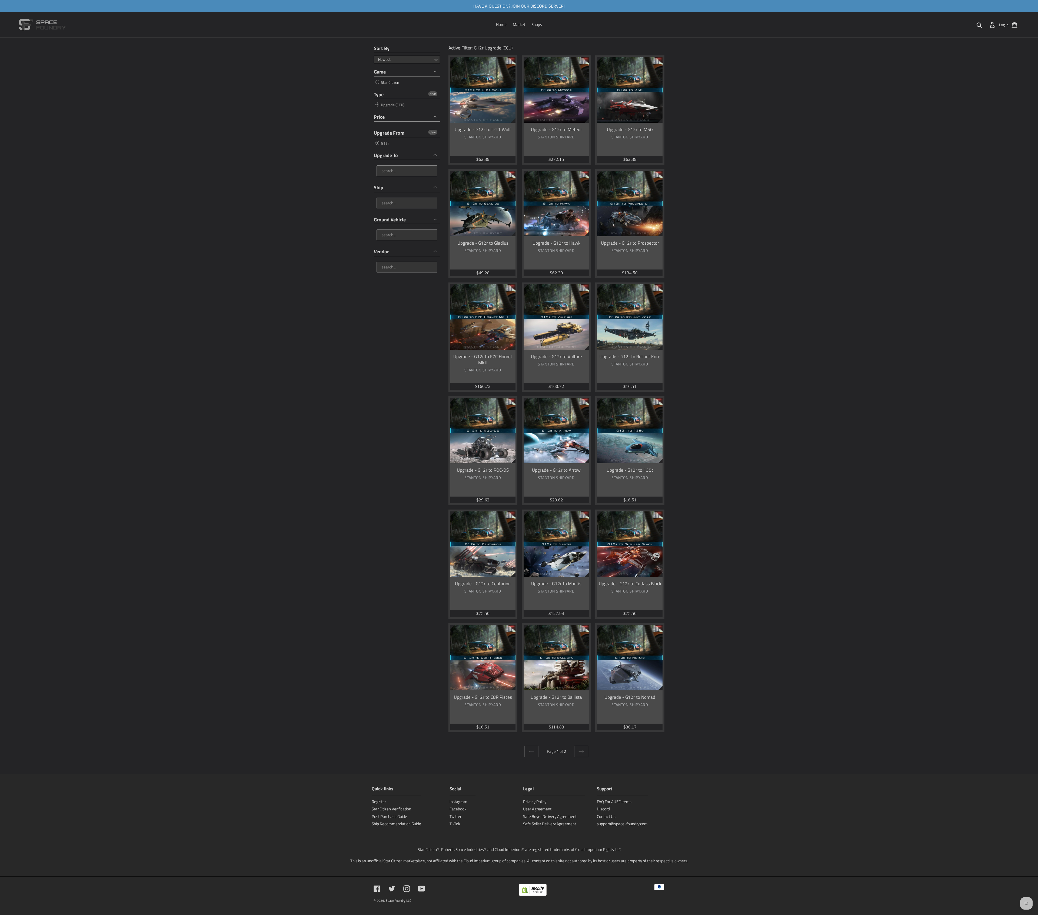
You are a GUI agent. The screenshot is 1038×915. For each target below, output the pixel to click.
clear (433, 93)
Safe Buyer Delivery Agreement (550, 816)
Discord (603, 809)
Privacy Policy (534, 801)
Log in (1004, 25)
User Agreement (537, 809)
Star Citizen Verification (391, 809)
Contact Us (606, 816)
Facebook (458, 809)
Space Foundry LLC (398, 900)
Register (379, 801)
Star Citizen (389, 82)
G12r (384, 143)
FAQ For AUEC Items (614, 801)
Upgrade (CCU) (392, 105)
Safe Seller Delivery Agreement (549, 824)
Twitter (455, 816)
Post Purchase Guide (389, 816)
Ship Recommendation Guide (396, 824)
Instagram (458, 801)
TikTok (455, 824)
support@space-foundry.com (622, 824)
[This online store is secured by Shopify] (533, 891)
